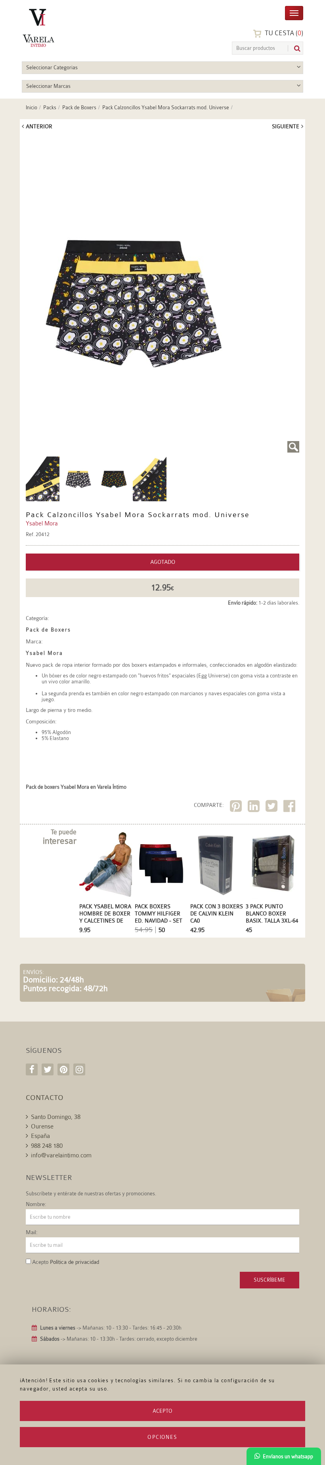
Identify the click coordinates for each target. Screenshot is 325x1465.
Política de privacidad (74, 1262)
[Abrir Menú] (294, 12)
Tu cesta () (283, 33)
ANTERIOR (39, 126)
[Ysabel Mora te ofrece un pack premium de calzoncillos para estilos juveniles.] (162, 294)
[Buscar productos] (294, 48)
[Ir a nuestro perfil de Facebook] (32, 1069)
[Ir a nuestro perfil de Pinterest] (63, 1069)
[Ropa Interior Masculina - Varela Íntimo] (59, 28)
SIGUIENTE (285, 126)
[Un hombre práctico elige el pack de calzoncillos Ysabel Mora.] (78, 478)
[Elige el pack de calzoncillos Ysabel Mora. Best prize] (42, 478)
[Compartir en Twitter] (272, 807)
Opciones (162, 1437)
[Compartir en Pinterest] (237, 807)
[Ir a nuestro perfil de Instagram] (79, 1069)
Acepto (162, 1411)
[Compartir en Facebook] (290, 807)
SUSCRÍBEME (269, 1280)
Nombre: (36, 1204)
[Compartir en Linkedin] (255, 807)
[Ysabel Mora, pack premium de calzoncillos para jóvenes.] (149, 478)
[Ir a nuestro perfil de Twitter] (48, 1069)
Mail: (32, 1232)
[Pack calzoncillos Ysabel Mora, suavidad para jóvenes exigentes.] (114, 478)
